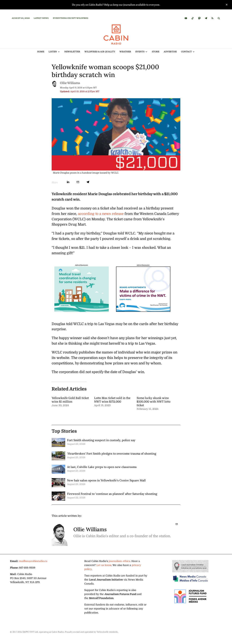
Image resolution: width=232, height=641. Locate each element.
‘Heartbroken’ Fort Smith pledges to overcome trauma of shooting (111, 453)
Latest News (41, 18)
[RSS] (212, 18)
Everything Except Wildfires (70, 18)
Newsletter (72, 51)
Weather (125, 51)
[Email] (77, 182)
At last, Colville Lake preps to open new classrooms (102, 467)
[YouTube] (186, 18)
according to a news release (101, 214)
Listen (53, 51)
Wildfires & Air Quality (99, 51)
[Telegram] (206, 18)
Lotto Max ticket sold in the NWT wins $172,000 (112, 399)
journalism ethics (119, 561)
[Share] (68, 182)
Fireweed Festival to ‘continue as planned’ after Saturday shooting (112, 494)
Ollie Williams (70, 83)
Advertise (170, 51)
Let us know (103, 565)
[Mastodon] (199, 18)
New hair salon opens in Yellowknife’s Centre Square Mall (106, 480)
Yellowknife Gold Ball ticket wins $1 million (70, 399)
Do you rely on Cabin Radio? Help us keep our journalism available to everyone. (116, 4)
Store (155, 51)
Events (139, 51)
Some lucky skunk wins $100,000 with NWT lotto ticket (153, 401)
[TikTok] (192, 18)
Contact (186, 51)
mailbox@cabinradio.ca (33, 561)
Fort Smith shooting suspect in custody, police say (101, 440)
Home (40, 51)
